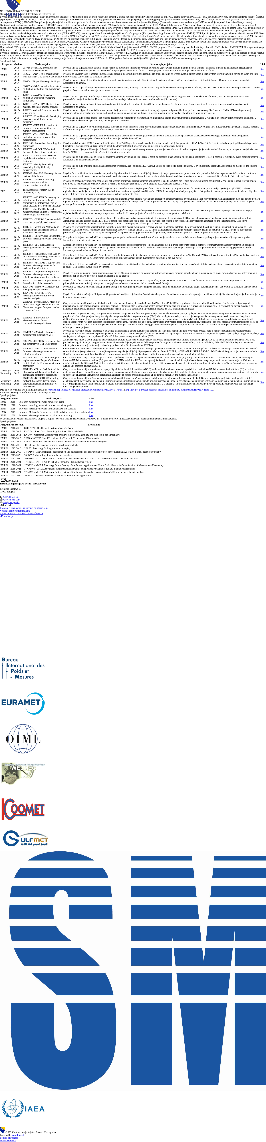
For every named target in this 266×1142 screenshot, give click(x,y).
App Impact (18, 1135)
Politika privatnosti (9, 1137)
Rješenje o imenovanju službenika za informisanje (24, 508)
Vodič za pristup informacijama (15, 510)
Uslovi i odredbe (8, 1140)
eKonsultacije (6, 516)
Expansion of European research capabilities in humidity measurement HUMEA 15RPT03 (169, 389)
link (262, 69)
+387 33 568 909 (11, 499)
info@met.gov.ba (11, 502)
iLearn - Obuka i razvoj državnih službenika (21, 513)
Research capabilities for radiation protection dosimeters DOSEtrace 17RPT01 (86, 389)
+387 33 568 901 (11, 497)
